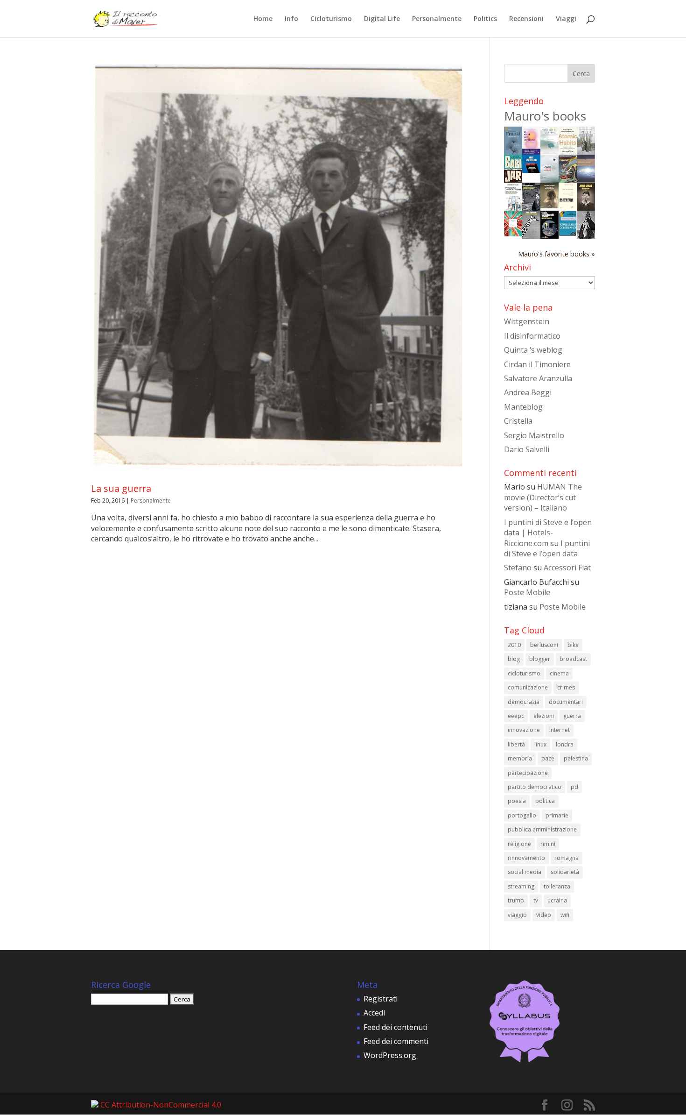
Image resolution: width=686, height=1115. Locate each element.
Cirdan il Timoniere (537, 364)
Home (263, 19)
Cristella (518, 421)
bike (573, 645)
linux (540, 744)
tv (535, 900)
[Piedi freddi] (586, 152)
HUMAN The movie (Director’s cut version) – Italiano (543, 497)
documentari (566, 702)
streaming (521, 886)
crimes (566, 687)
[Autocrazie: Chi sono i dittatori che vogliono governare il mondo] (531, 170)
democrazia (523, 702)
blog (514, 659)
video (543, 915)
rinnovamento (526, 858)
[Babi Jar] (513, 180)
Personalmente (437, 19)
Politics (485, 19)
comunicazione (528, 687)
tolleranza (557, 886)
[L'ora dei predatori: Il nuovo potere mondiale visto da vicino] (549, 180)
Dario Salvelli (526, 449)
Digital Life (382, 19)
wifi (564, 915)
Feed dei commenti (396, 1041)
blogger (539, 659)
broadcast (573, 659)
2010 (514, 645)
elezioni (543, 716)
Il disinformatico (532, 336)
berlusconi (544, 645)
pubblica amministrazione (542, 829)
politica (545, 801)
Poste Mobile (527, 592)
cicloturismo (524, 673)
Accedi (374, 1013)
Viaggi (566, 19)
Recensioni (526, 19)
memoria (520, 758)
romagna (566, 858)
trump (516, 900)
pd (574, 787)
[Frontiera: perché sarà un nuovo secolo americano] (513, 233)
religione (519, 844)
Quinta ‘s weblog (533, 350)
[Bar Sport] (568, 180)
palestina (576, 758)
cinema (559, 673)
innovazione (524, 730)
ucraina (557, 900)
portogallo (522, 815)
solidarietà (565, 872)
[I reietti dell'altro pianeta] (586, 180)
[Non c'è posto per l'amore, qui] (549, 205)
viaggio (517, 915)
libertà (516, 744)
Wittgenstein (526, 321)
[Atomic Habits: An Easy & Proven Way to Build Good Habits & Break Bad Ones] (568, 151)
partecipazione (528, 773)
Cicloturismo (331, 19)
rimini (547, 844)
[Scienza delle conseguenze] (568, 233)
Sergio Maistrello (534, 435)
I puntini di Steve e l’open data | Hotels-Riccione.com (548, 532)
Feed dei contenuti (395, 1027)
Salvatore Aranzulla (538, 378)
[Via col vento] (586, 236)
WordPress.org (390, 1055)
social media (524, 872)
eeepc (516, 716)
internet (559, 730)
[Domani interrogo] (531, 236)
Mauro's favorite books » (556, 253)
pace (547, 758)
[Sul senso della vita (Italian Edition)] (513, 152)
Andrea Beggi (528, 392)
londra (565, 744)
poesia (517, 801)
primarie (557, 815)
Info (291, 19)
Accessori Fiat (567, 567)
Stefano (518, 567)
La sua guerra (121, 488)
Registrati (381, 999)
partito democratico (534, 787)
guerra (572, 716)
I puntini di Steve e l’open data (547, 548)
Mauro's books (545, 115)
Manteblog (523, 407)
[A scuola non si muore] (549, 236)
